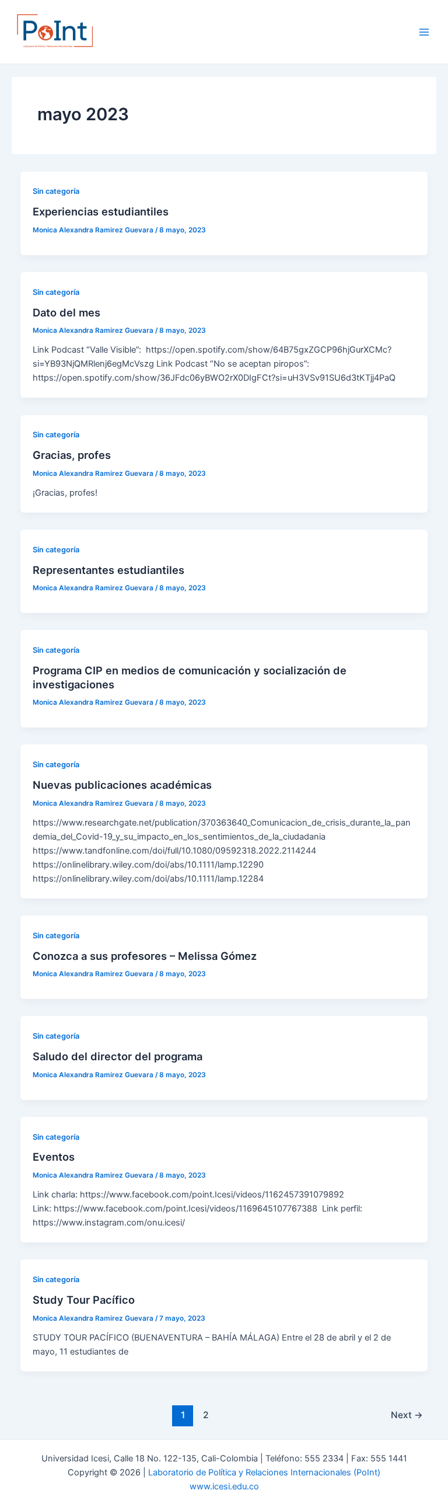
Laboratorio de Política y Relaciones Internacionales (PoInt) (264, 1472)
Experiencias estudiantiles (101, 211)
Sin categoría (56, 191)
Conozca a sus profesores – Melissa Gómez (145, 955)
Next (407, 1415)
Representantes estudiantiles (108, 569)
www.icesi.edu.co (224, 1486)
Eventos (54, 1156)
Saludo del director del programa (117, 1056)
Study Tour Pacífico (84, 1299)
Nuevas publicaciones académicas (122, 784)
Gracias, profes (72, 454)
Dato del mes (66, 312)
